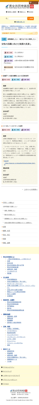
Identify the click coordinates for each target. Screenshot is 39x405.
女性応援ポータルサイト (11, 27)
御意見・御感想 (12, 12)
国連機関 (10, 320)
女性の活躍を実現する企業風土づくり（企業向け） (18, 222)
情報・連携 (6, 243)
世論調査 (10, 353)
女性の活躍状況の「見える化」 (17, 281)
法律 (8, 261)
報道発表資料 (11, 332)
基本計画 (10, 263)
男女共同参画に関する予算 (15, 265)
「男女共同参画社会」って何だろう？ (19, 259)
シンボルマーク (12, 271)
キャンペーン (11, 341)
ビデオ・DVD (11, 339)
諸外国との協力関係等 (14, 322)
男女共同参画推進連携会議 (15, 310)
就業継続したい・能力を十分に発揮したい (15, 218)
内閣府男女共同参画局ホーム (17, 26)
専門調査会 (10, 306)
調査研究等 (10, 351)
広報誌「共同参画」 (13, 328)
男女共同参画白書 (12, 267)
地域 (4, 239)
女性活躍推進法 (12, 279)
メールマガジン (12, 330)
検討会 (9, 308)
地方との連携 (11, 294)
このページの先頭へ (31, 189)
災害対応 (10, 296)
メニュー (35, 2)
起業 (4, 227)
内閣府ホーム (5, 26)
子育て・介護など (8, 202)
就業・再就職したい (9, 210)
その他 (9, 361)
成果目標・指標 (12, 269)
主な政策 (27, 26)
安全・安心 (6, 235)
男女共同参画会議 (12, 304)
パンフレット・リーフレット (16, 337)
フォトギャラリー (12, 335)
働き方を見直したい (9, 214)
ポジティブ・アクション (15, 283)
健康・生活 (6, 230)
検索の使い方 (20, 22)
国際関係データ (12, 359)
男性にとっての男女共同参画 (16, 292)
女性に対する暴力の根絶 (15, 290)
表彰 (8, 345)
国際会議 (10, 318)
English (31, 12)
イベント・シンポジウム (15, 343)
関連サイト (23, 12)
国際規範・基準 (12, 316)
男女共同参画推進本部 (14, 302)
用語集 (9, 273)
